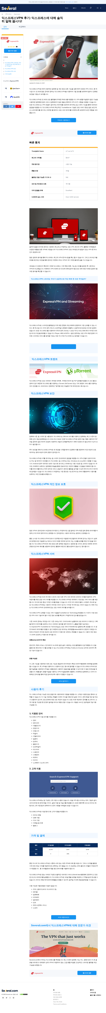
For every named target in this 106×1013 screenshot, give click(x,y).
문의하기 (55, 999)
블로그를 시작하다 (95, 995)
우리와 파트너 (57, 995)
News (66, 8)
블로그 (74, 8)
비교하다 (22, 27)
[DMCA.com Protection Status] (23, 994)
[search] (90, 8)
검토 (5, 27)
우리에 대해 (56, 992)
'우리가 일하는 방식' (69, 2)
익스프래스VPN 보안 (10, 68)
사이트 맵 (93, 992)
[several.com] (9, 8)
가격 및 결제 (8, 74)
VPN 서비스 (8, 14)
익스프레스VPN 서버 (10, 71)
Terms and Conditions (59, 1004)
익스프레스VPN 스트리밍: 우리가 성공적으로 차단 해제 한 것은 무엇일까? (13, 64)
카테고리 (83, 8)
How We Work (57, 1002)
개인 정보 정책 (57, 997)
